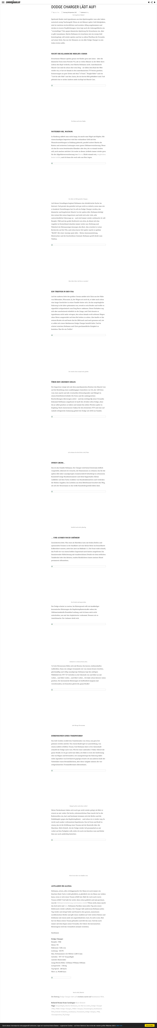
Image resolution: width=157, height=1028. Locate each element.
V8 (63, 1015)
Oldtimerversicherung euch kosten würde (72, 903)
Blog (88, 12)
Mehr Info (119, 1025)
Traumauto (81, 1012)
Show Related (80, 1003)
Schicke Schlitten (61, 1012)
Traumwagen (88, 1009)
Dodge (67, 1015)
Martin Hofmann (71, 1006)
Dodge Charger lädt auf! (68, 997)
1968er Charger (77, 1009)
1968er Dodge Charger (63, 1009)
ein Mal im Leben (84, 1006)
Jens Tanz (57, 12)
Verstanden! (149, 1025)
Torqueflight (60, 1006)
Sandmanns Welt (98, 997)
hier (66, 906)
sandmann (72, 1012)
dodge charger (90, 1012)
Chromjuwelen (56, 1015)
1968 (98, 1012)
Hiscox (80, 154)
